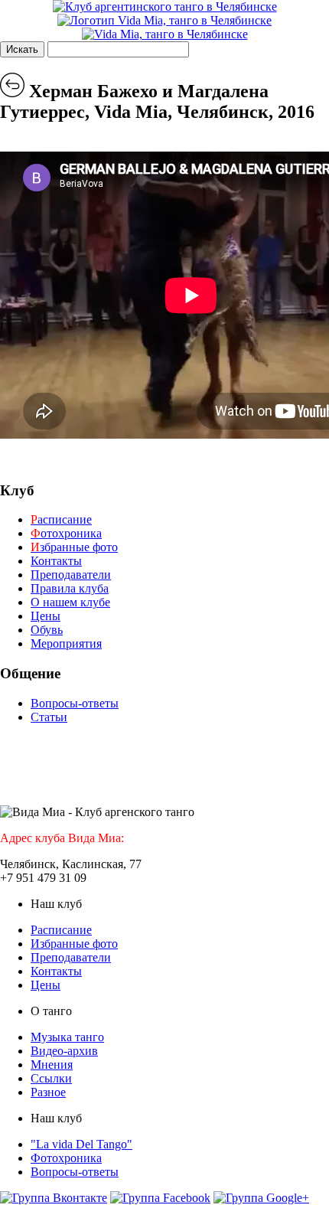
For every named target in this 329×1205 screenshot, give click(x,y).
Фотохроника (66, 1157)
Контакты (56, 560)
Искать (22, 49)
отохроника (66, 533)
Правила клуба (70, 588)
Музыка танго (67, 1036)
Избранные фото (74, 943)
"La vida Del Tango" (81, 1144)
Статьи (49, 716)
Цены (45, 615)
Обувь (47, 629)
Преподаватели (71, 574)
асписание (61, 519)
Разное (48, 1092)
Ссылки (51, 1078)
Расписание (61, 929)
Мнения (52, 1064)
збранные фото (74, 547)
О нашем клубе (70, 602)
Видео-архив (64, 1050)
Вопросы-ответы (75, 703)
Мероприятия (66, 643)
